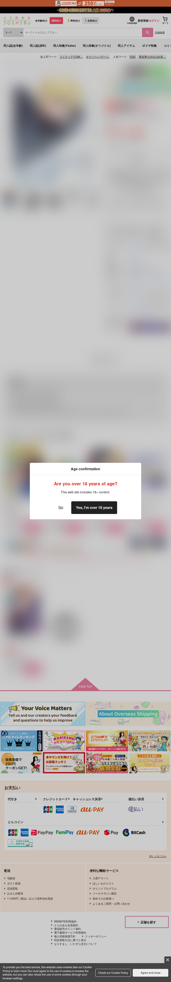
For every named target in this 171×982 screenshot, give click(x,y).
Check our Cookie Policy (113, 972)
